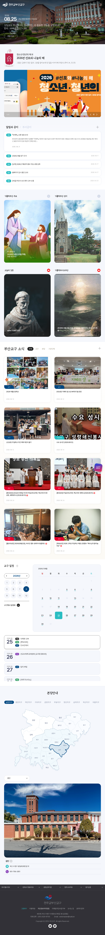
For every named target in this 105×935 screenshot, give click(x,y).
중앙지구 (18, 702)
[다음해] (26, 575)
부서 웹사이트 (6, 887)
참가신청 (88, 887)
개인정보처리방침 (43, 909)
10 (13, 596)
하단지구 (28, 702)
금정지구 (47, 702)
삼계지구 (76, 702)
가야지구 (38, 702)
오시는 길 (71, 909)
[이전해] (6, 575)
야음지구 (96, 702)
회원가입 (93, 4)
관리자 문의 (80, 909)
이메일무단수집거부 (58, 909)
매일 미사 (10, 36)
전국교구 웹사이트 (28, 887)
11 (20, 596)
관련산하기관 (48, 887)
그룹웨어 (24, 909)
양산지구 (67, 702)
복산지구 (86, 702)
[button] (90, 114)
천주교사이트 (68, 887)
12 (26, 596)
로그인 (86, 4)
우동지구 (57, 702)
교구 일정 (9, 566)
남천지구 (9, 702)
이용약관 (32, 909)
